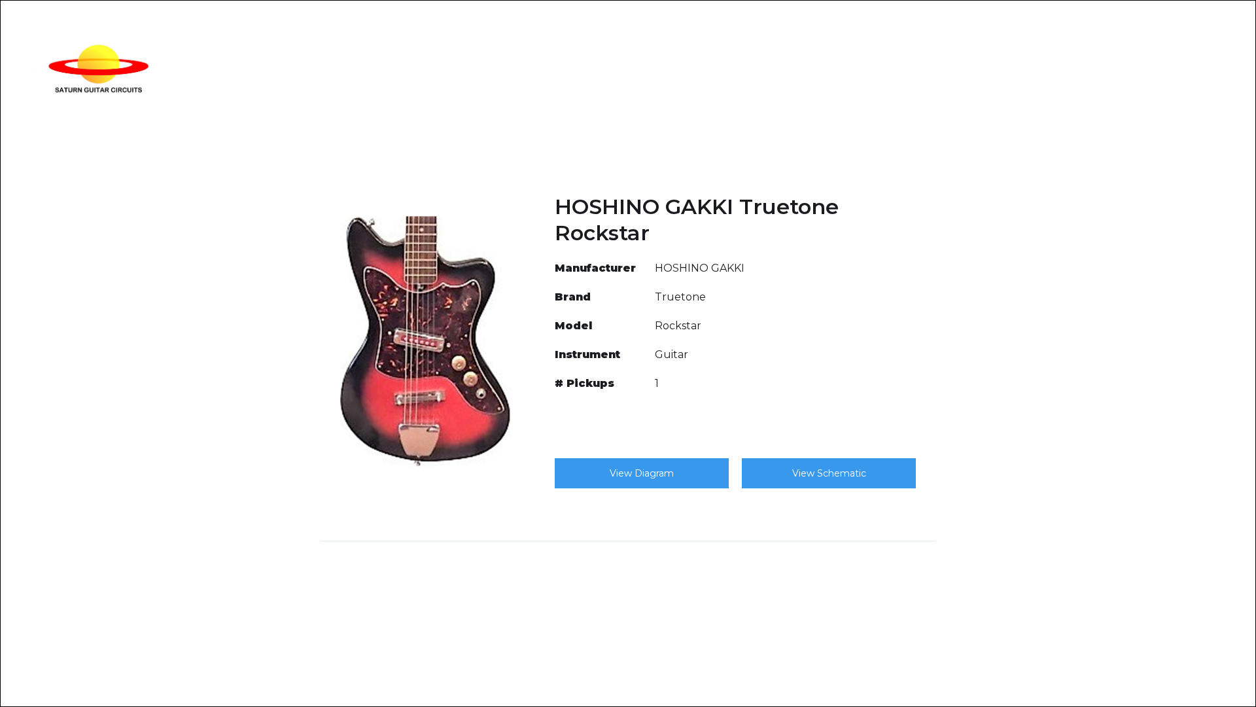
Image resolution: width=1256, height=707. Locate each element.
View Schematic (829, 473)
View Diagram (642, 473)
